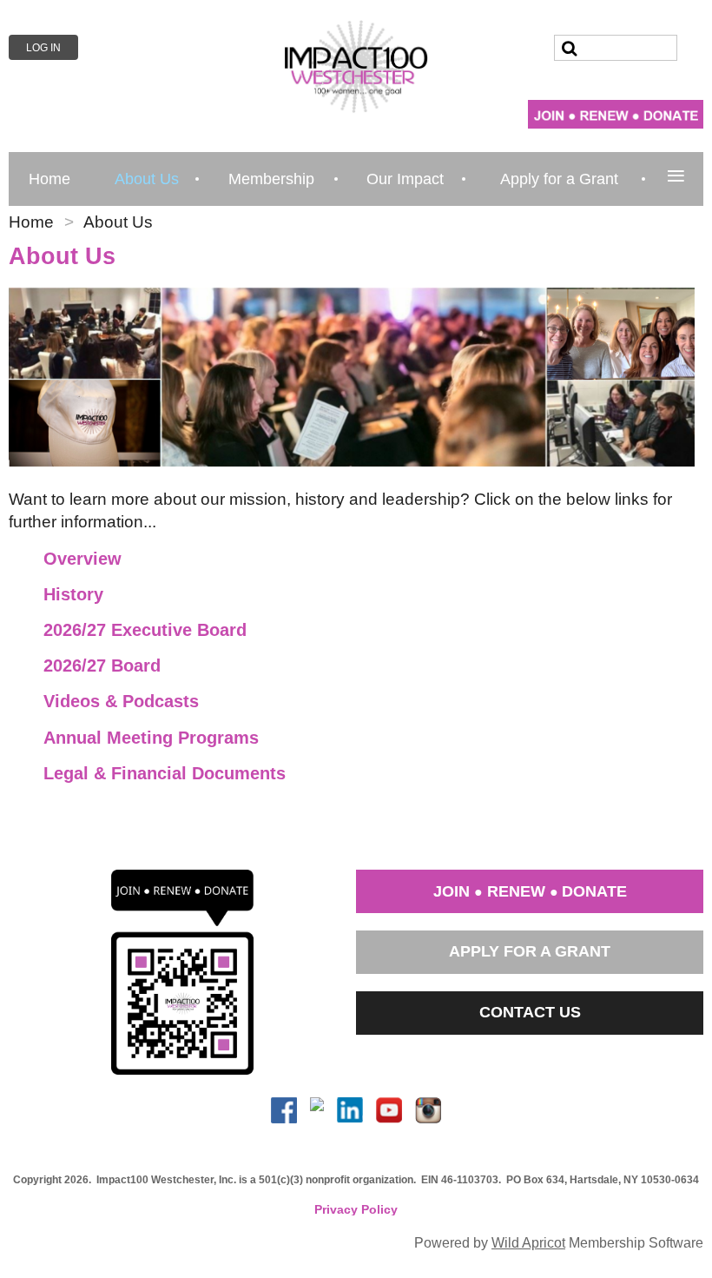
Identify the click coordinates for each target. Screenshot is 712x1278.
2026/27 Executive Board (145, 629)
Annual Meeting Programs (151, 737)
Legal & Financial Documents (164, 773)
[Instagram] (428, 1110)
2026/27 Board (102, 665)
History (73, 594)
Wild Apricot (528, 1242)
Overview (82, 558)
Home (31, 222)
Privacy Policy (356, 1209)
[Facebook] (284, 1110)
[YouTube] (389, 1110)
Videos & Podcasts (121, 701)
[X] (317, 1110)
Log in (43, 48)
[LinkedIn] (350, 1110)
